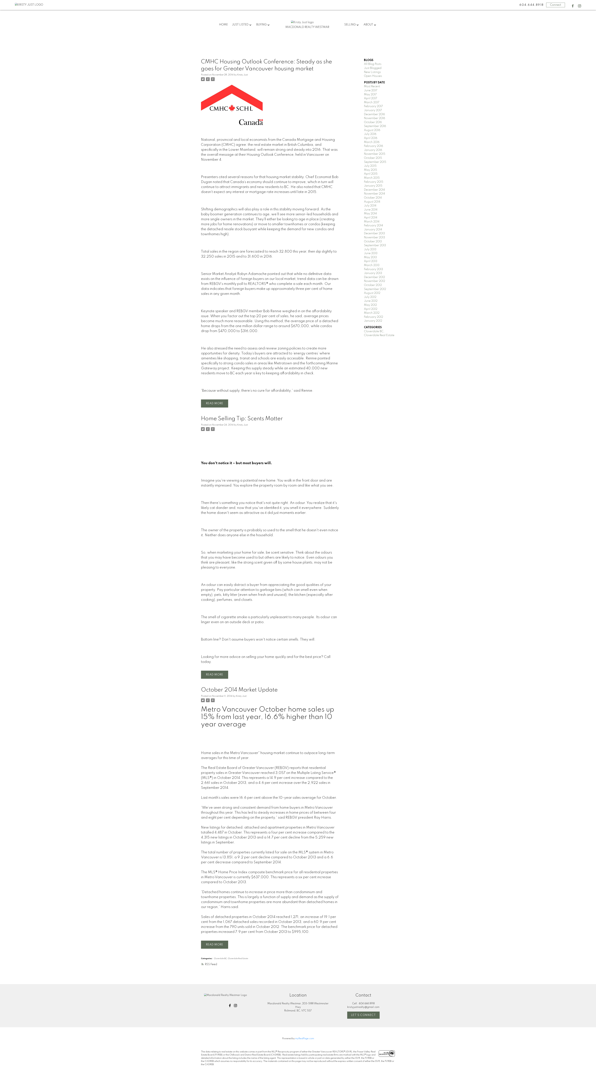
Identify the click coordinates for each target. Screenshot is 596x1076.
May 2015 (370, 170)
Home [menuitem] (223, 24)
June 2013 (370, 253)
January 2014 (373, 229)
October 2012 (373, 285)
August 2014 (372, 201)
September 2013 (375, 245)
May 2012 (370, 305)
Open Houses (373, 76)
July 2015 (370, 166)
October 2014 (373, 197)
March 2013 (371, 265)
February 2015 (373, 182)
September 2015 (375, 162)
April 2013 (370, 261)
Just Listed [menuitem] (240, 24)
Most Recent (372, 86)
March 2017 (371, 102)
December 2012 (374, 277)
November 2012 (374, 281)
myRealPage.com (304, 1038)
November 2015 (374, 154)
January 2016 (373, 150)
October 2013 (373, 241)
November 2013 (374, 237)
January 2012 (373, 320)
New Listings (372, 72)
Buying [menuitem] (261, 24)
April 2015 (370, 173)
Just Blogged (373, 68)
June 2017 (370, 90)
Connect (555, 5)
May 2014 (370, 213)
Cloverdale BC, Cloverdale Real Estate (231, 959)
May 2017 (370, 94)
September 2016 (375, 126)
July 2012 (370, 297)
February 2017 (373, 106)
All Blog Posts (372, 64)
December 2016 (374, 114)
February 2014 (373, 225)
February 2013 (373, 269)
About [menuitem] (368, 24)
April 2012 (370, 309)
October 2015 (373, 158)
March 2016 (371, 142)
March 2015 (372, 178)
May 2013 (370, 257)
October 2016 (373, 122)
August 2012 (372, 293)
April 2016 (370, 138)
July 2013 (370, 249)
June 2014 (370, 209)
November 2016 (374, 118)
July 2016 (370, 134)
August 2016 (372, 130)
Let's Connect (363, 1015)
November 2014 (374, 193)
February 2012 (373, 317)
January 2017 (373, 110)
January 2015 (373, 185)
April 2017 (370, 98)
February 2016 (373, 146)
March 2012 (371, 313)
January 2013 (373, 273)
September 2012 (375, 289)
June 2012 (370, 301)
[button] (572, 5)
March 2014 (371, 221)
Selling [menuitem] (350, 24)
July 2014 (370, 205)
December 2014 (374, 189)
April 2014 (370, 217)
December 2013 (374, 233)
